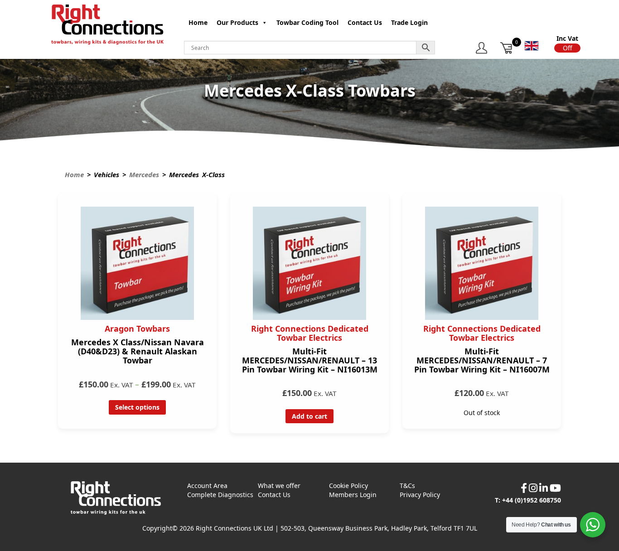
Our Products (237, 22)
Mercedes (144, 174)
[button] (567, 48)
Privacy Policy (420, 494)
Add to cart (309, 416)
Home (198, 22)
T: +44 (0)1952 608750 (528, 500)
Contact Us (365, 22)
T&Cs (407, 485)
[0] (506, 48)
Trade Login (409, 22)
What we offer (279, 485)
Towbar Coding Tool (307, 22)
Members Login (353, 494)
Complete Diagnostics (220, 494)
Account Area (207, 485)
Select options (137, 407)
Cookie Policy (348, 485)
